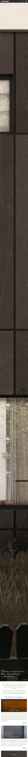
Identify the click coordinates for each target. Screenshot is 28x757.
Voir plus (24, 722)
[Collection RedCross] (14, 732)
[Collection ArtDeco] (14, 705)
